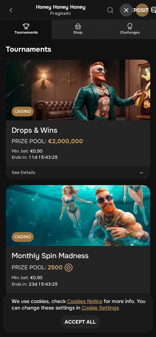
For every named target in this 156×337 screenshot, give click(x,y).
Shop (77, 32)
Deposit (142, 10)
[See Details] (141, 173)
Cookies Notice (84, 301)
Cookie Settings (100, 308)
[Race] (126, 10)
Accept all (80, 322)
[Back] (10, 10)
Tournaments (26, 32)
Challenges (130, 32)
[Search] (110, 10)
